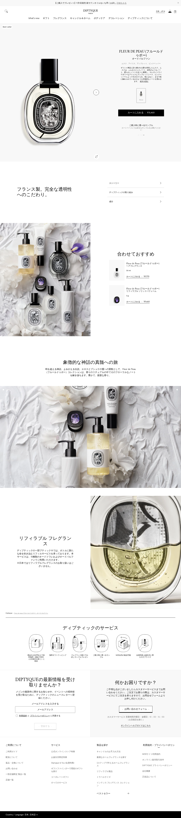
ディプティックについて (140, 18)
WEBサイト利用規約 (151, 754)
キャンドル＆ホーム (80, 18)
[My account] (170, 12)
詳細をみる (122, 3)
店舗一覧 (10, 780)
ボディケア (99, 18)
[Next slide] (96, 92)
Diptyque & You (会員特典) (62, 763)
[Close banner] (178, 3)
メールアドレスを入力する (45, 703)
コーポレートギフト (60, 777)
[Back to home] (90, 12)
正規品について (149, 777)
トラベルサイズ (104, 777)
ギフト (46, 18)
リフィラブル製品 (105, 771)
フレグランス (60, 18)
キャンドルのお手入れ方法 (108, 751)
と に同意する (39, 716)
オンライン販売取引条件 (153, 760)
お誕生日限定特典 (59, 757)
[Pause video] (90, 437)
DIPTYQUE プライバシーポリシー (157, 765)
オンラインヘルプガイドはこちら (136, 725)
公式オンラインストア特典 (63, 751)
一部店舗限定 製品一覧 (16, 774)
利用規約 (23, 716)
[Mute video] (177, 389)
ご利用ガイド (12, 751)
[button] (160, 11)
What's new (33, 18)
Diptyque (9, 613)
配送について (12, 757)
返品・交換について (14, 763)
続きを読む (144, 81)
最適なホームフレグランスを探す (111, 757)
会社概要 (146, 771)
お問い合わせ (12, 768)
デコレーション (116, 18)
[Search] (6, 11)
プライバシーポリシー (40, 716)
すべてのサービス (59, 782)
